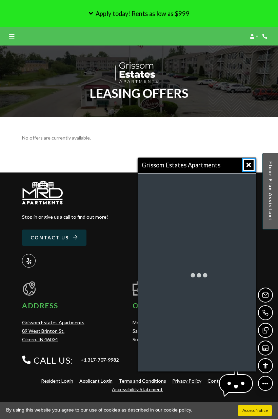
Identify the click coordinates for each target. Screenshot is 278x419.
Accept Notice (255, 410)
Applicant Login (96, 381)
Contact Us (51, 237)
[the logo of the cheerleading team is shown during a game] (42, 192)
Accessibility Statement (137, 389)
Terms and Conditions (142, 381)
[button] (139, 13)
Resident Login (57, 381)
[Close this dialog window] (248, 165)
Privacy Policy (186, 381)
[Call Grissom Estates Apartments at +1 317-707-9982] (266, 36)
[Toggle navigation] (11, 36)
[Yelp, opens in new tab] (29, 261)
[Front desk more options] (265, 383)
